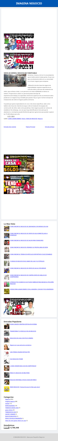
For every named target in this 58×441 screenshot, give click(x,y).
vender (7, 403)
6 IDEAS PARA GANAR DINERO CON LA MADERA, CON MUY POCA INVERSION (31, 289)
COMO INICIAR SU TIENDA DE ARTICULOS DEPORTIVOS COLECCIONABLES (31, 254)
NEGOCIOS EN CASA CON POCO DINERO (21, 338)
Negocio (40, 118)
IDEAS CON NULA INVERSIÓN (13, 418)
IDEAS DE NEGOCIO (31, 118)
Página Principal (30, 127)
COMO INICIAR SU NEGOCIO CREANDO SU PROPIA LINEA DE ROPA (29, 247)
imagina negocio (10, 401)
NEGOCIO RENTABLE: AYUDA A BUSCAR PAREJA (23, 380)
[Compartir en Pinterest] (14, 116)
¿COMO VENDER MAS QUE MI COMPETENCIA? (23, 366)
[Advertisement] (29, 20)
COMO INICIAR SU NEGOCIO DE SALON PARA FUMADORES (26, 240)
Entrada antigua (49, 127)
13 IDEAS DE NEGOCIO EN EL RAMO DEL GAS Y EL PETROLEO (27, 261)
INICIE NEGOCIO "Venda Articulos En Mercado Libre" (25, 387)
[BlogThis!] (9, 116)
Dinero (24, 118)
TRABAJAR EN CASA (10, 412)
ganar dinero (9, 410)
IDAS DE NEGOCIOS (10, 416)
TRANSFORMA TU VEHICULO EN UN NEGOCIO (23, 331)
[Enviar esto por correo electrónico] (8, 116)
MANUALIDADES (10, 405)
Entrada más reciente (10, 127)
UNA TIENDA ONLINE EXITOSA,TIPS (20, 352)
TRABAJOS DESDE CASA (11, 408)
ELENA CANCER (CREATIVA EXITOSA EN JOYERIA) (23, 324)
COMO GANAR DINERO (14, 118)
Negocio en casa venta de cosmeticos (20, 345)
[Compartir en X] (11, 116)
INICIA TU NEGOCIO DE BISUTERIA (20, 373)
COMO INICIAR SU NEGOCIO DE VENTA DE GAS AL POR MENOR (28, 268)
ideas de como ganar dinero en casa (15, 420)
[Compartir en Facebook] (12, 116)
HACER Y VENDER (10, 414)
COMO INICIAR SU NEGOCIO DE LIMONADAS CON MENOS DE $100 (29, 226)
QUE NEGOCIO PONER (16, 359)
